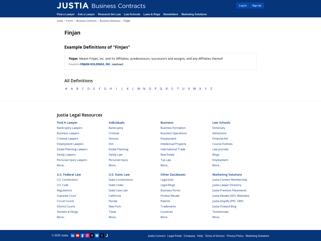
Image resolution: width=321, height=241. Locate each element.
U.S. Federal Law (69, 174)
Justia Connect (156, 235)
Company (189, 235)
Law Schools (132, 14)
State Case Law (118, 190)
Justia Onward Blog (224, 206)
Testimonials (220, 212)
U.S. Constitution (67, 180)
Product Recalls (170, 196)
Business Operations (173, 133)
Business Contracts (86, 20)
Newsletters (170, 14)
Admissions (219, 133)
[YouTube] (78, 235)
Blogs (216, 154)
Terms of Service (215, 235)
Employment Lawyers (70, 144)
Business (166, 122)
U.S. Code (62, 185)
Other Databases (173, 174)
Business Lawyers (68, 133)
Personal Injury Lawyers (72, 160)
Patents (165, 201)
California (115, 196)
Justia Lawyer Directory (226, 185)
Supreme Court (66, 196)
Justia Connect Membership (229, 180)
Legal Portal (174, 235)
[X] (102, 235)
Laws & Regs (151, 14)
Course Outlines (222, 144)
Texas (112, 212)
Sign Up (256, 5)
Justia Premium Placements (229, 190)
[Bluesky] (97, 235)
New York (115, 206)
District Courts (66, 206)
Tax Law (165, 160)
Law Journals (220, 149)
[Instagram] (87, 235)
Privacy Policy (235, 235)
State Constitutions (121, 180)
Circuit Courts (65, 201)
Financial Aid (220, 138)
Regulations (64, 190)
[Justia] (73, 6)
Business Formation (173, 128)
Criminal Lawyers (67, 138)
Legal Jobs (167, 180)
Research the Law (109, 14)
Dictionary (218, 128)
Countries (166, 212)
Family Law (115, 154)
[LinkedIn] (73, 235)
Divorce (113, 138)
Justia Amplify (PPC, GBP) (227, 201)
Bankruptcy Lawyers (69, 128)
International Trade (172, 149)
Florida (113, 201)
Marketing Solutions (194, 14)
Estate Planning (118, 149)
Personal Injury (118, 160)
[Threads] (92, 235)
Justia (60, 20)
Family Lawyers (66, 154)
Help (200, 235)
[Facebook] (82, 235)
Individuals (117, 122)
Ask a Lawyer (86, 14)
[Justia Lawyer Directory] (107, 235)
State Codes (116, 185)
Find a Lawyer (66, 14)
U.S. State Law (119, 174)
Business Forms (170, 190)
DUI (111, 144)
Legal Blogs (167, 185)
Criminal (114, 133)
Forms (69, 20)
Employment (168, 138)
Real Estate (167, 154)
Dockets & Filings (67, 212)
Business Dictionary (110, 20)
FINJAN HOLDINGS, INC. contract (101, 64)
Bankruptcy (116, 128)
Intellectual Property (173, 144)
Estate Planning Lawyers (72, 149)
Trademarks (168, 206)
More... (61, 165)
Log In (243, 5)
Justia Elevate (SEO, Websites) (230, 196)
